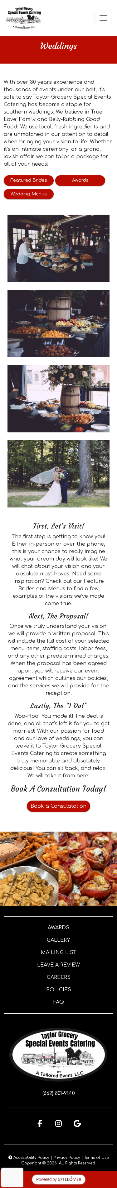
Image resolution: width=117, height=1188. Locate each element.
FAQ (58, 1002)
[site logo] (23, 18)
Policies (58, 990)
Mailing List (58, 952)
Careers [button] (59, 977)
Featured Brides (28, 180)
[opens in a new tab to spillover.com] (58, 1179)
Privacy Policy (66, 1157)
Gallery (58, 940)
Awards (80, 180)
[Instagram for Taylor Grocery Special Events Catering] (58, 1123)
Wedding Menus (29, 193)
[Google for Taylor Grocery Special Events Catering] (77, 1123)
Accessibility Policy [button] (30, 1157)
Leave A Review (58, 965)
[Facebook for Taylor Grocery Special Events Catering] (40, 1123)
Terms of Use (96, 1157)
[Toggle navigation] (103, 18)
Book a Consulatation (58, 806)
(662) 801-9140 (58, 1093)
